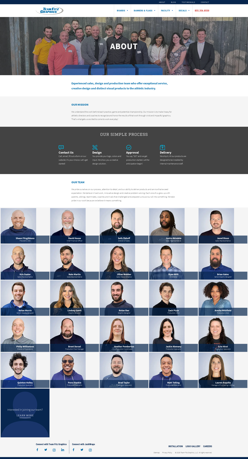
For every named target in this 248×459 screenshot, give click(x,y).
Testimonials (188, 2)
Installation (175, 446)
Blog (173, 2)
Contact (205, 2)
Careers (207, 446)
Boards (121, 10)
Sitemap (157, 452)
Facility (165, 10)
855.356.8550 (202, 10)
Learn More (25, 415)
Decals (183, 10)
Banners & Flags (143, 10)
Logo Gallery (193, 446)
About (162, 2)
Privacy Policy (167, 452)
